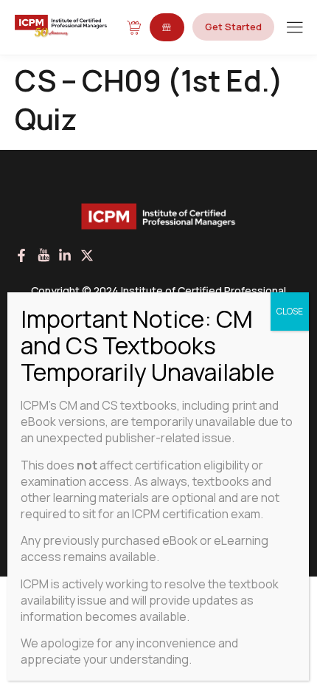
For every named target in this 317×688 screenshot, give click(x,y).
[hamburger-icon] (294, 28)
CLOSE (289, 311)
